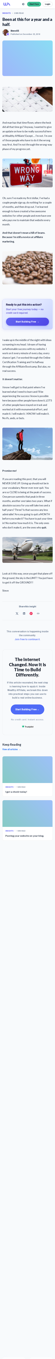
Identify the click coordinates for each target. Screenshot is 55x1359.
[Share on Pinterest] (31, 613)
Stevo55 (15, 30)
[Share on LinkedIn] (24, 613)
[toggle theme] (23, 4)
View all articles (11, 749)
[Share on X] (17, 613)
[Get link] (38, 613)
